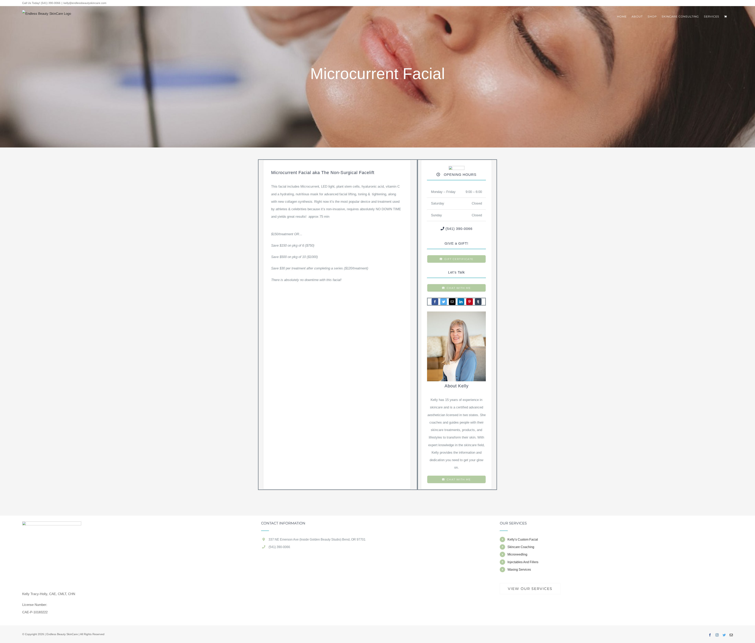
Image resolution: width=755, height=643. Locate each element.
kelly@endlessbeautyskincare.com (85, 3)
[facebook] (435, 301)
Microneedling (517, 554)
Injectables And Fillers (522, 562)
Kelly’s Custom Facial (522, 539)
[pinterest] (469, 301)
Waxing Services (519, 569)
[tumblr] (478, 301)
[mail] (452, 301)
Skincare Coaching (520, 547)
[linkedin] (461, 301)
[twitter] (443, 301)
